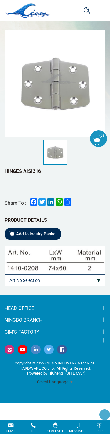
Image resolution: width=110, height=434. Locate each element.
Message (77, 431)
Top (99, 431)
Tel (33, 431)
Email (11, 431)
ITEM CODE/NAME (87, 10)
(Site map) (75, 373)
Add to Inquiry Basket (36, 234)
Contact (55, 431)
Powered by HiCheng (45, 373)
